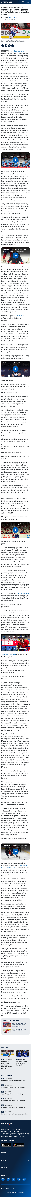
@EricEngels (13, 17)
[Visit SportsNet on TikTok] (24, 1179)
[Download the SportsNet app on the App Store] (6, 1145)
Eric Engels (4, 17)
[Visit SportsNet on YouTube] (8, 1179)
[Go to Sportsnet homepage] (6, 2)
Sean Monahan (19, 51)
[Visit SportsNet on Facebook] (13, 1179)
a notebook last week (22, 593)
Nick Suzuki (18, 316)
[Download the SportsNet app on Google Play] (18, 1145)
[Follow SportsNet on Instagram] (19, 1179)
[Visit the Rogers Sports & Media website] (9, 1188)
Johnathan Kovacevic (8, 654)
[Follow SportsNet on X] (3, 1179)
